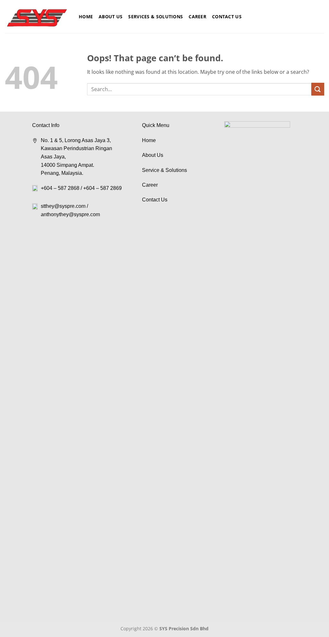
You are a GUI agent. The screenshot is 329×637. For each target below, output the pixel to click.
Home (86, 16)
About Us (110, 16)
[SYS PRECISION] (37, 16)
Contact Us (227, 16)
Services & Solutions (155, 16)
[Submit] (317, 89)
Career (197, 16)
